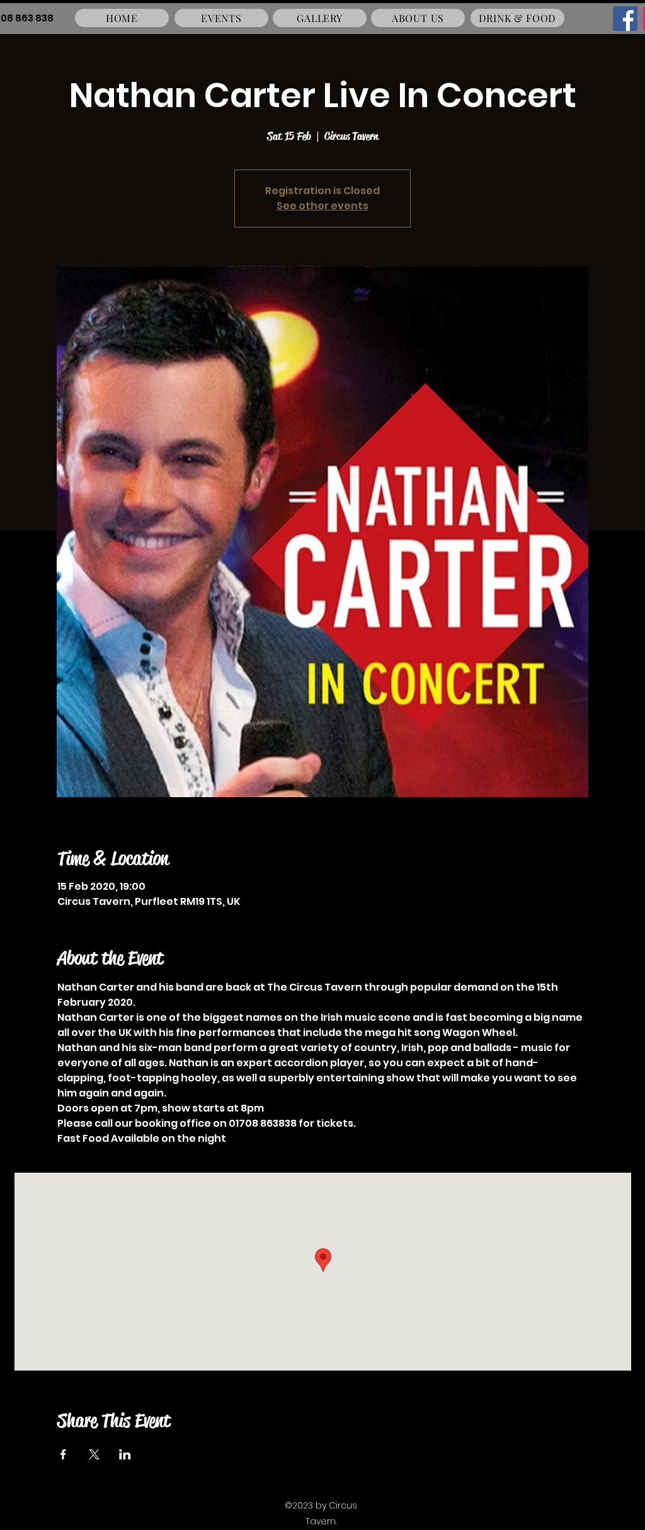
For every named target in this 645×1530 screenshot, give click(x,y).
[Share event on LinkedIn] (125, 1454)
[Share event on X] (94, 1454)
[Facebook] (625, 18)
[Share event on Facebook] (63, 1454)
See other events (322, 205)
